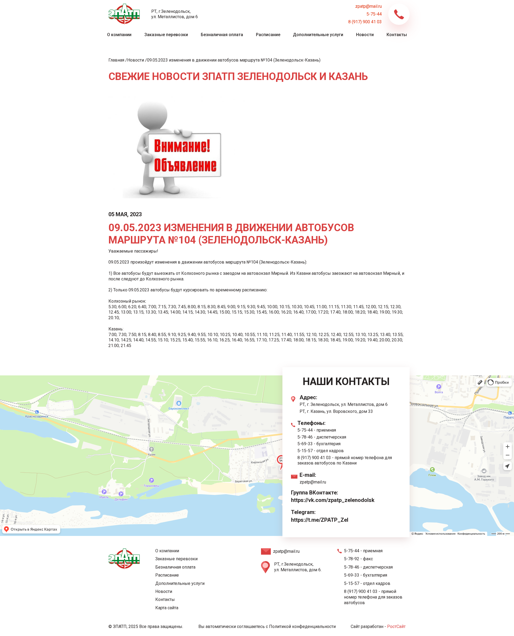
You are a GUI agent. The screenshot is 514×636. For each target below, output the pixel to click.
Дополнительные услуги (318, 34)
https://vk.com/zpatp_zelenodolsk (333, 500)
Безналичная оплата (222, 34)
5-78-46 (305, 437)
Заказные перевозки (166, 34)
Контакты (397, 34)
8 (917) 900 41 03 (365, 21)
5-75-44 (374, 14)
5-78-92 (351, 558)
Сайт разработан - (378, 626)
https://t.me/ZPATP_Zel (319, 520)
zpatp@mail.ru (368, 6)
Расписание (268, 34)
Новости (365, 34)
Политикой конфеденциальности (302, 626)
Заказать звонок (399, 14)
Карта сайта (166, 607)
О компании (119, 34)
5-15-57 (305, 450)
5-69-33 (305, 443)
